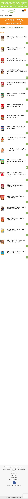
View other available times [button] (14, 23)
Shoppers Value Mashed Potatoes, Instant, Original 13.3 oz (17, 59)
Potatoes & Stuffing (11, 15)
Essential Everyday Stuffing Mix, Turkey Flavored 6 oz (16, 207)
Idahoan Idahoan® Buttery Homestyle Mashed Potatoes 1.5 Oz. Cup (16, 174)
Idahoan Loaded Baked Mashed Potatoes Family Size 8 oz (16, 241)
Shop (1, 15)
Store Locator (14, 475)
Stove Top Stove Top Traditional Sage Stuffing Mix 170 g (16, 116)
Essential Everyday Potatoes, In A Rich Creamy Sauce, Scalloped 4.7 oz (17, 71)
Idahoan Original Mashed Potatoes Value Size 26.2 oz (17, 48)
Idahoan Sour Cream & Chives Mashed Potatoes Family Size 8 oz (16, 161)
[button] (27, 43)
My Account (14, 473)
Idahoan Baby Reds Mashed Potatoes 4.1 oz (15, 185)
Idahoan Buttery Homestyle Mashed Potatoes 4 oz (15, 105)
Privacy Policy (10, 485)
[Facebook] (14, 482)
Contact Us (14, 477)
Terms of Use (18, 485)
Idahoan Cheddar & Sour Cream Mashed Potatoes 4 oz (16, 252)
